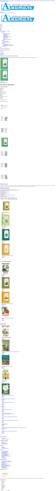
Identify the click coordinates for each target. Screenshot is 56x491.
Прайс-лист (3, 447)
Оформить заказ (2, 54)
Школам (3, 40)
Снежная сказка (4, 467)
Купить (3, 228)
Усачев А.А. (3, 431)
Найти (8, 490)
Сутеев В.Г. (3, 424)
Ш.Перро (3, 318)
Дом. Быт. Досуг (4, 457)
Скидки (3, 43)
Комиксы (3, 456)
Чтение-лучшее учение (12, 198)
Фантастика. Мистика (5, 454)
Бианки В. (3, 275)
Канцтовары (34, 0)
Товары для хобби (50, 0)
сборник (3, 417)
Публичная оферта (4, 443)
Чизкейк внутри (4, 462)
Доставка (3, 42)
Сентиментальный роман (5, 455)
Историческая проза (4, 453)
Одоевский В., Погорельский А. (6, 212)
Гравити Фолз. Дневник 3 (5, 463)
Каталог (1, 0)
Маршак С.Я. (3, 399)
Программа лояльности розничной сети (8, 45)
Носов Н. (3, 410)
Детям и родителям (30, 0)
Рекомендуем (3, 323)
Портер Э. (3, 406)
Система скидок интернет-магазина (8, 44)
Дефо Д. (3, 241)
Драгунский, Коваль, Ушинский (6, 337)
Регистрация (3, 31)
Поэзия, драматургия (4, 452)
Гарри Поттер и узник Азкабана (6, 461)
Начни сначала (4, 464)
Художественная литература (6, 0)
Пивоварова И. (4, 304)
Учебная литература (12, 0)
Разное (39, 0)
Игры (37, 0)
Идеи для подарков (5, 1)
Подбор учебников (5, 41)
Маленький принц (4, 466)
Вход (1, 31)
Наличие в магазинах (4, 187)
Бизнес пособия (26, 0)
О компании (3, 438)
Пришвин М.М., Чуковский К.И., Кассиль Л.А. (8, 413)
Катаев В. (3, 289)
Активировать (2, 53)
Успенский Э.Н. (4, 381)
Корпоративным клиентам (5, 448)
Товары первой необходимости (44, 0)
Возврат (3, 442)
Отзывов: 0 (5, 196)
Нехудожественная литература (19, 0)
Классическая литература (5, 451)
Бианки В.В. (2, 88)
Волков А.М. (3, 352)
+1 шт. (7, 82)
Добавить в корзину (3, 82)
